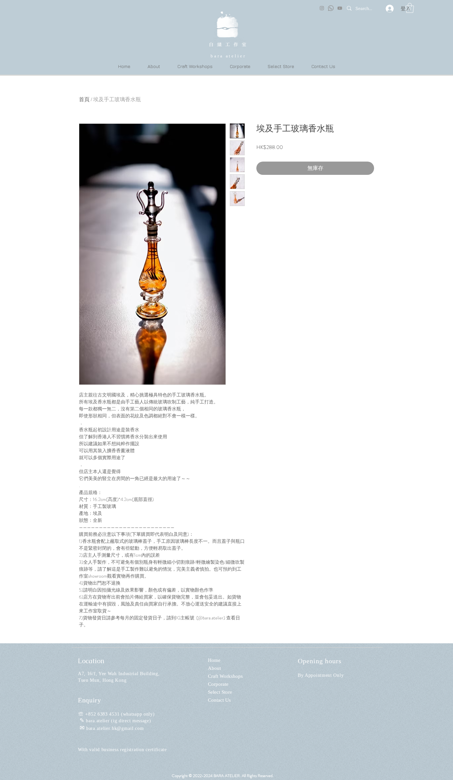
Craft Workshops (225, 676)
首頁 (84, 99)
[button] (410, 8)
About (214, 668)
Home (214, 660)
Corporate (218, 684)
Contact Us (219, 700)
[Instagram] (322, 8)
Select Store (220, 692)
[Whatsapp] (331, 8)
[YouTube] (340, 8)
